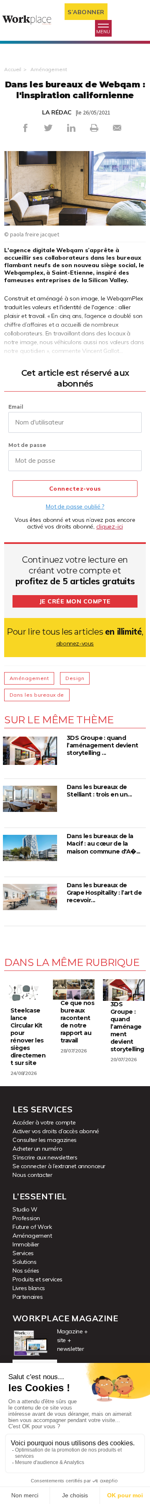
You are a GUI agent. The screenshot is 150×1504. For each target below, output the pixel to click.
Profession (26, 1218)
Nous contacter (32, 1175)
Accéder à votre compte (43, 1122)
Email (15, 407)
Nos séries (25, 1270)
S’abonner (86, 12)
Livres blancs (28, 1288)
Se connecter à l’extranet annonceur (58, 1166)
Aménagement (48, 69)
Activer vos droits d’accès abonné (55, 1131)
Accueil (12, 69)
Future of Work (32, 1227)
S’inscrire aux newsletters (45, 1157)
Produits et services (37, 1279)
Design (74, 678)
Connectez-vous (75, 488)
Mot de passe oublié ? (75, 506)
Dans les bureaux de (37, 695)
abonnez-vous (75, 643)
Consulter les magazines (44, 1140)
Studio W (25, 1209)
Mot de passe (27, 445)
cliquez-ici (109, 526)
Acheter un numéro (37, 1148)
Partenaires (27, 1296)
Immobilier (25, 1244)
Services (23, 1253)
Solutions (24, 1262)
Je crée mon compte (75, 601)
